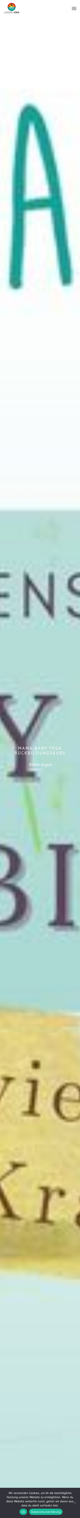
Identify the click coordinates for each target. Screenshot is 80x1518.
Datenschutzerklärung (46, 1511)
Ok (23, 1511)
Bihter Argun (40, 765)
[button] (74, 8)
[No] (75, 1503)
